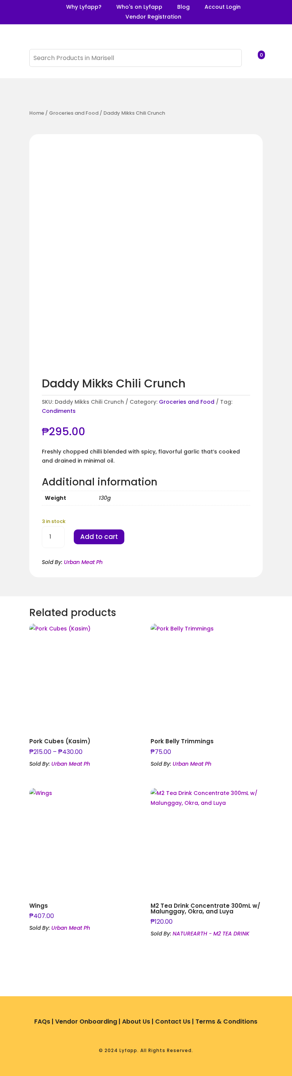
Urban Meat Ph (83, 562)
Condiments (59, 411)
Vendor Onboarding (86, 1021)
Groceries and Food (73, 113)
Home (36, 113)
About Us (136, 1021)
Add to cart (99, 536)
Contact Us (172, 1021)
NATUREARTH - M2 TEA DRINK (211, 933)
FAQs (42, 1021)
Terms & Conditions (226, 1021)
